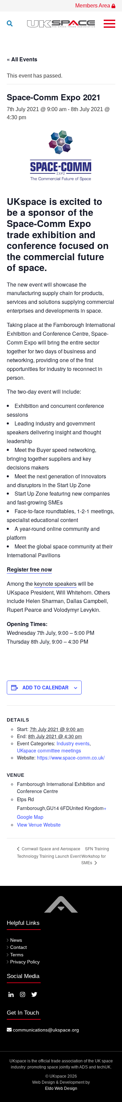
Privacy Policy (25, 961)
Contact (18, 947)
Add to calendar (45, 687)
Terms (16, 954)
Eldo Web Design (61, 1088)
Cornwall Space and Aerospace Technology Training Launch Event (49, 852)
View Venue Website (39, 824)
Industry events (73, 743)
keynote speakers (55, 583)
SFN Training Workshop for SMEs (95, 856)
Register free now (29, 569)
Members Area (93, 5)
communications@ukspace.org (45, 1030)
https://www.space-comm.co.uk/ (71, 757)
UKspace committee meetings (49, 750)
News (16, 940)
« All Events (22, 59)
